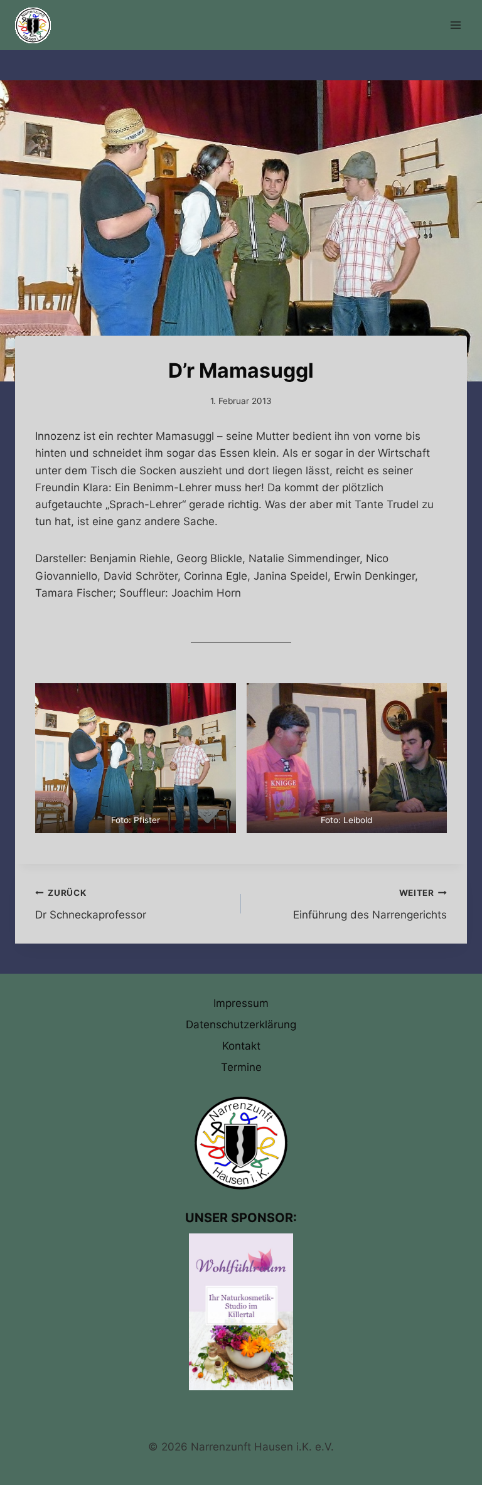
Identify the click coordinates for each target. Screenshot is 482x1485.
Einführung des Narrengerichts (370, 904)
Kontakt (241, 1046)
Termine (241, 1067)
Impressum (241, 1003)
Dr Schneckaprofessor (90, 904)
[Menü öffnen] (455, 25)
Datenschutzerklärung (241, 1024)
